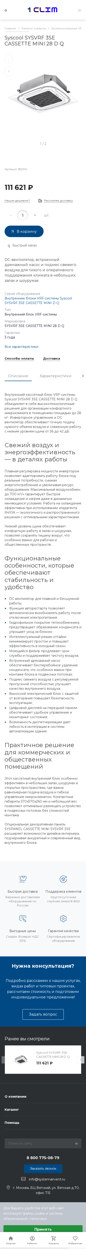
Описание (18, 376)
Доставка (51, 358)
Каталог (12, 1110)
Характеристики (56, 376)
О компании (15, 1096)
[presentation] (83, 376)
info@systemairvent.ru (47, 1179)
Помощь (12, 1123)
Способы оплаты (19, 358)
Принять (43, 1229)
